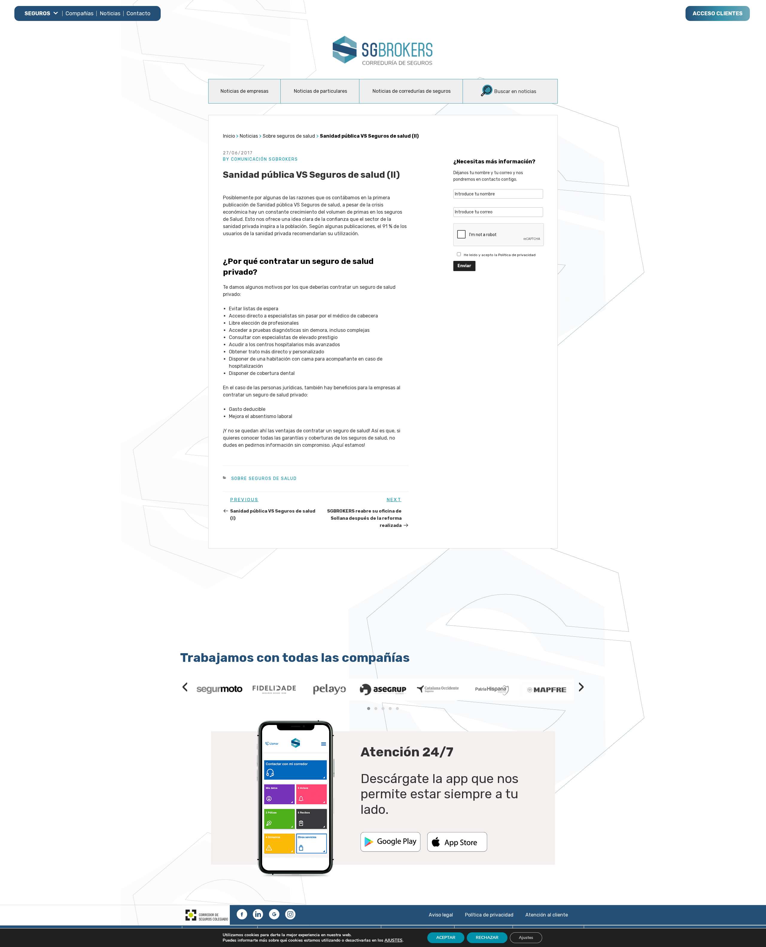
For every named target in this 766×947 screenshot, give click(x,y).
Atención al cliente (546, 915)
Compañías (79, 13)
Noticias (110, 13)
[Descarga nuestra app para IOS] (457, 850)
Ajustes (526, 937)
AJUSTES (393, 940)
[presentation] (185, 686)
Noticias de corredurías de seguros (412, 91)
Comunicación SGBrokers (264, 159)
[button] (368, 709)
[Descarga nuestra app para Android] (390, 850)
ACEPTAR (445, 937)
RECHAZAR (487, 937)
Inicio (229, 136)
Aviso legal (441, 915)
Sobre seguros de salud (289, 136)
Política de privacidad (517, 255)
